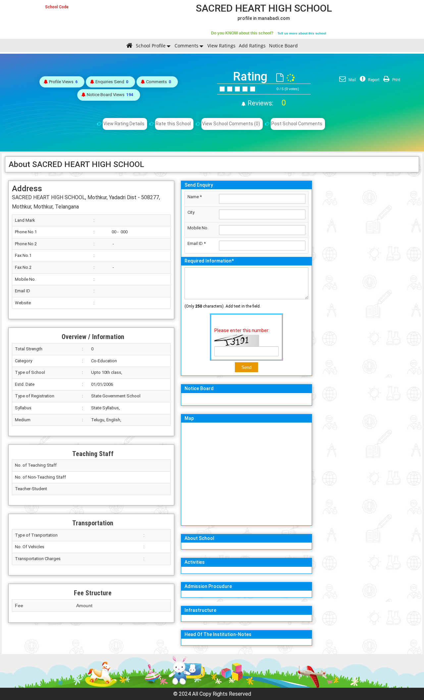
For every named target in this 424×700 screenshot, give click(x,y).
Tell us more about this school (302, 33)
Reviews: (266, 103)
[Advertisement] (367, 276)
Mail (351, 80)
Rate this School (173, 123)
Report (373, 80)
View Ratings (221, 45)
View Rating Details (123, 123)
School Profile (151, 45)
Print (395, 80)
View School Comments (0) (231, 123)
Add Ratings (252, 45)
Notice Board (283, 45)
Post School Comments (296, 123)
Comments (186, 45)
